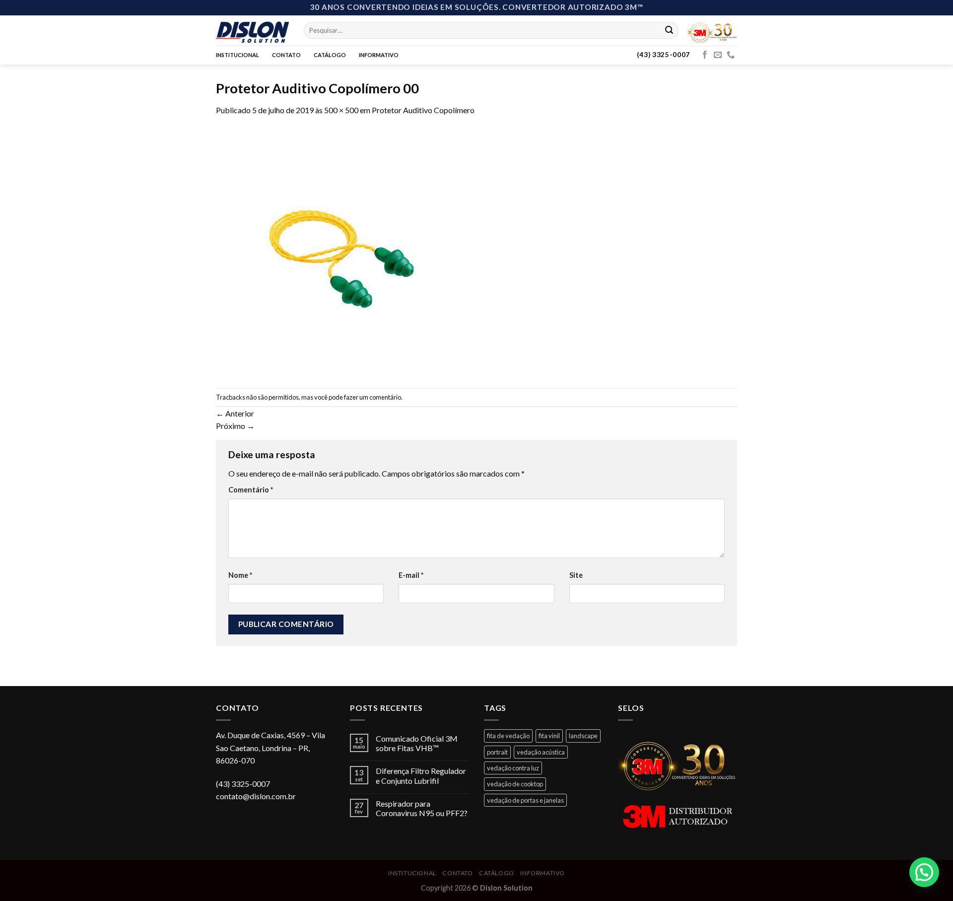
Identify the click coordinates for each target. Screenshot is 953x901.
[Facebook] (705, 55)
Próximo (235, 425)
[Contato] (731, 55)
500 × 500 (341, 110)
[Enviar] (669, 30)
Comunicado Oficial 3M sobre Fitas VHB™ (417, 743)
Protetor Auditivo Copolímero (423, 110)
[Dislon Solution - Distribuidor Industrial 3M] (252, 30)
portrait (497, 752)
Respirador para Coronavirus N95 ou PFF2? (422, 808)
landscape (583, 736)
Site (576, 575)
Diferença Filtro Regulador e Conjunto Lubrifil (421, 775)
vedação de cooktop (515, 784)
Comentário (250, 489)
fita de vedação (508, 736)
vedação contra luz (513, 768)
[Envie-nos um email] (718, 55)
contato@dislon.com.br (256, 796)
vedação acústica (541, 752)
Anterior (235, 413)
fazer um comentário (372, 397)
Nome (240, 575)
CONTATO (286, 55)
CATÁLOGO (330, 55)
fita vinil (549, 736)
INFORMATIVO (379, 55)
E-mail (411, 575)
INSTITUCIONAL (237, 55)
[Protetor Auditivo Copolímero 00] (340, 251)
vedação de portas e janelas (525, 800)
